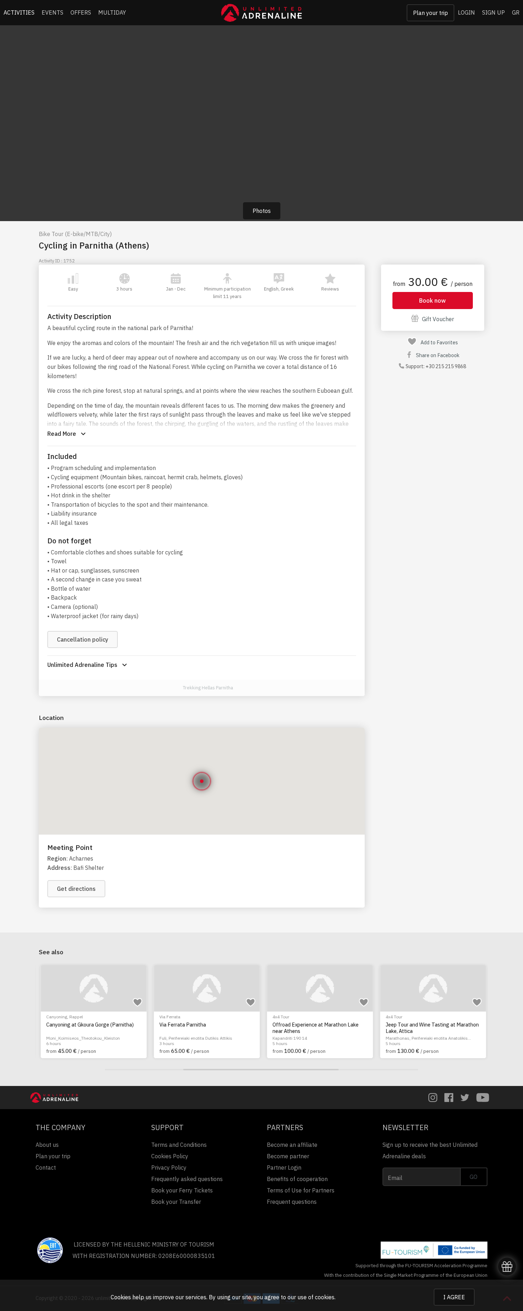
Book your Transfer (176, 1201)
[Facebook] (448, 1097)
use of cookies (315, 1297)
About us (47, 1144)
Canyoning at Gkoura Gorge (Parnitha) (88, 1025)
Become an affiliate (292, 1144)
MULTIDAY (112, 12)
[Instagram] (432, 1097)
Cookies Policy (169, 1156)
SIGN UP (493, 12)
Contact (46, 1167)
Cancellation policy (82, 639)
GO (473, 1176)
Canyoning (54, 1016)
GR (515, 12)
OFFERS (80, 12)
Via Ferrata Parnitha (181, 1025)
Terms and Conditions (179, 1144)
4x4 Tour (279, 1016)
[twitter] (464, 1097)
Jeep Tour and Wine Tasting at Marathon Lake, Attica (430, 1028)
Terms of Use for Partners (300, 1190)
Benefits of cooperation (297, 1178)
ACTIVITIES (19, 12)
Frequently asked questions (187, 1178)
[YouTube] (482, 1097)
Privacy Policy (168, 1167)
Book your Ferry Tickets (182, 1190)
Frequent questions (292, 1201)
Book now (432, 300)
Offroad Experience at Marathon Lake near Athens (314, 1028)
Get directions (76, 888)
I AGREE (454, 1297)
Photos (262, 210)
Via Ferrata (168, 1016)
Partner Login (284, 1167)
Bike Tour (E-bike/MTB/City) (75, 233)
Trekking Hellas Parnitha (208, 688)
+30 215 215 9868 (446, 366)
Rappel (74, 1016)
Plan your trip (430, 12)
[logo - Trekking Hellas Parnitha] (174, 688)
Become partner (288, 1156)
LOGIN (466, 12)
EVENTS (52, 12)
